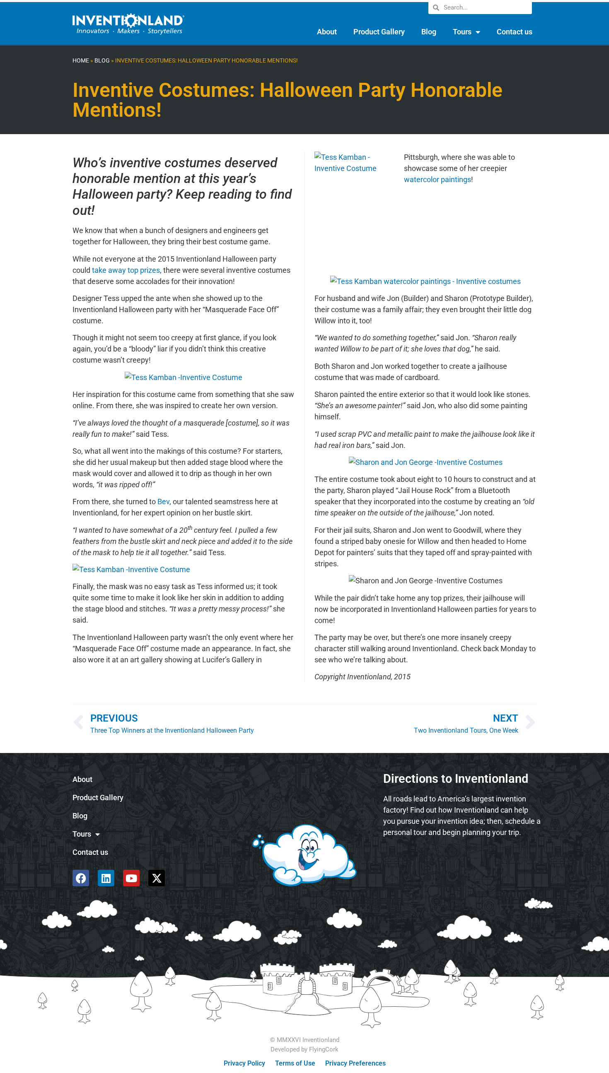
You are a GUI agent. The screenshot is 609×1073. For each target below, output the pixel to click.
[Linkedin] (106, 878)
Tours (462, 31)
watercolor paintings (437, 179)
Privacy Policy (244, 1063)
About (327, 31)
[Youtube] (131, 878)
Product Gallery (379, 31)
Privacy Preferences (355, 1063)
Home (80, 60)
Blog (428, 31)
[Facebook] (80, 878)
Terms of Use (295, 1063)
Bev (163, 501)
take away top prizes (126, 270)
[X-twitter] (156, 878)
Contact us (514, 31)
